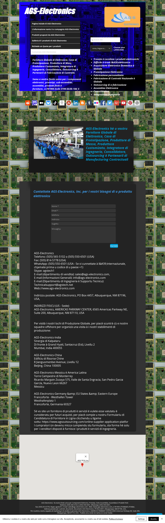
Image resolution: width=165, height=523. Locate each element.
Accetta (154, 519)
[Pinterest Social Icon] (130, 102)
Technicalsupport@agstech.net (53, 285)
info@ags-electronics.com (89, 278)
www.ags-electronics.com (59, 288)
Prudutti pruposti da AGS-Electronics (48, 35)
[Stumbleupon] (68, 102)
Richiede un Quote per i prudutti (46, 46)
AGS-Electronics (49, 11)
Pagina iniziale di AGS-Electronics (46, 23)
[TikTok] (55, 102)
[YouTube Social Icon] (123, 102)
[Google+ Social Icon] (116, 102)
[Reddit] (27, 102)
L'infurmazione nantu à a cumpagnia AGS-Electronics (55, 29)
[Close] (161, 519)
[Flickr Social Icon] (96, 102)
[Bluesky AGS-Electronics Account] (48, 102)
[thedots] (61, 102)
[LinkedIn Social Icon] (75, 102)
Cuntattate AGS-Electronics (44, 52)
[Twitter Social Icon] (109, 102)
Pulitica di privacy (116, 519)
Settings (141, 519)
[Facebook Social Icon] (102, 102)
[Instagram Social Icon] (137, 102)
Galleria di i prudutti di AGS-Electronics (49, 40)
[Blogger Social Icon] (82, 102)
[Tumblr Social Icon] (89, 102)
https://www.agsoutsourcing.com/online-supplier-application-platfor (85, 422)
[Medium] (41, 102)
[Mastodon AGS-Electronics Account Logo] (34, 102)
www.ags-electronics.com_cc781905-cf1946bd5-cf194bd (114, 507)
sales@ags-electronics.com (92, 274)
